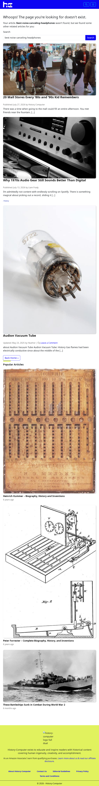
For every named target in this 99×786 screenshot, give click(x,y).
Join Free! (67, 6)
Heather (32, 353)
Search (6, 42)
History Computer (36, 115)
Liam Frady (33, 198)
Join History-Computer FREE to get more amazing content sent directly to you (46, 2)
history (6, 211)
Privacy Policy (82, 782)
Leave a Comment (49, 353)
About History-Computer (19, 782)
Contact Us (42, 782)
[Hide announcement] (96, 4)
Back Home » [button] (12, 368)
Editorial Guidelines (61, 782)
